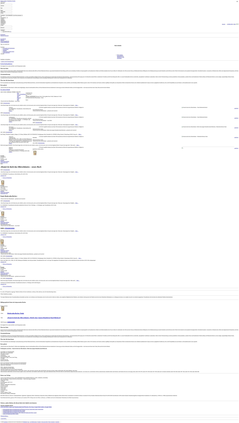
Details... (10, 110)
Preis (18, 93)
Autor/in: (2, 5)
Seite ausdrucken (6, 52)
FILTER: (19, 91)
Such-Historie (3, 38)
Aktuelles (57, 421)
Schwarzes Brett (44, 421)
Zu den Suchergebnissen (6, 63)
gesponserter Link (4, 162)
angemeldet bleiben (6, 31)
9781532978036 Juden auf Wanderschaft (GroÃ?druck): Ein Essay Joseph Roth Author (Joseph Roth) (26, 407)
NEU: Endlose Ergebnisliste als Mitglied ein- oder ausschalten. (120, 56)
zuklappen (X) (3, 175)
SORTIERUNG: (29, 93)
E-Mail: (1, 25)
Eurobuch (6, 421)
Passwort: (2, 27)
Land (18, 98)
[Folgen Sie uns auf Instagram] (238, 24)
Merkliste (2, 40)
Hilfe (235, 24)
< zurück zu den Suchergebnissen (7, 61)
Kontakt (39, 421)
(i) (10, 31)
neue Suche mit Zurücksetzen (9, 48)
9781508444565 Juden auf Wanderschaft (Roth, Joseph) (14, 410)
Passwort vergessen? (4, 35)
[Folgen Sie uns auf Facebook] (236, 24)
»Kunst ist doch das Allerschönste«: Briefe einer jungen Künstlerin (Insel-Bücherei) (34, 318)
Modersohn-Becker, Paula (15, 313)
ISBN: (1, 10)
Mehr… (76, 105)
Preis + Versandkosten (21, 94)
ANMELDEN (230, 24)
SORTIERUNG (32, 96)
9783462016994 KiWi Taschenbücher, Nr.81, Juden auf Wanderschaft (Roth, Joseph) (20, 412)
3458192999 (11, 322)
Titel (18, 96)
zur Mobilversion (33, 421)
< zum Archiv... (3, 418)
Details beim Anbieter (4, 161)
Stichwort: (2, 3)
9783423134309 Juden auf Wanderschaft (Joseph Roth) (14, 411)
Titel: (1, 8)
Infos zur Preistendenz (7, 177)
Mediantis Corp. (26, 421)
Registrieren (2, 34)
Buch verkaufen (118, 45)
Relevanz (19, 97)
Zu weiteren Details (5, 89)
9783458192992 (6, 103)
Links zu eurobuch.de (4, 41)
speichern (236, 108)
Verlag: (1, 12)
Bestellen (2, 160)
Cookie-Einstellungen (4, 42)
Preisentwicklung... (4, 416)
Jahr (18, 99)
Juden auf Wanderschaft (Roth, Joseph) (10, 413)
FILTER (27, 96)
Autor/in (18, 95)
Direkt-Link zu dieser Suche (8, 51)
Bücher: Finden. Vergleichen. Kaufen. (7, 1)
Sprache (223, 24)
